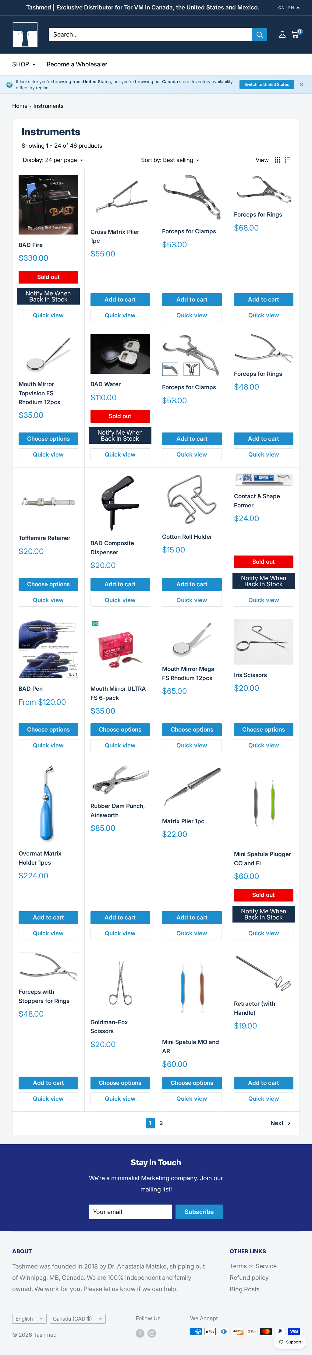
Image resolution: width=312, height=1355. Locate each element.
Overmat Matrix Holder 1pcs (40, 858)
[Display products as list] (287, 160)
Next (277, 1123)
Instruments (48, 106)
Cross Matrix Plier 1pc (114, 236)
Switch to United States (266, 84)
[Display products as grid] (277, 160)
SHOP (20, 64)
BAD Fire (31, 245)
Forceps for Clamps (189, 231)
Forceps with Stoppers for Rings (44, 996)
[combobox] (150, 34)
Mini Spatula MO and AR (190, 1046)
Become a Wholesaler (77, 64)
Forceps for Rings (258, 214)
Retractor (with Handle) (254, 1008)
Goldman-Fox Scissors (109, 1027)
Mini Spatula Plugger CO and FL (262, 858)
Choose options (48, 438)
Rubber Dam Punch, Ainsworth (117, 810)
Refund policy (249, 1277)
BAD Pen (31, 688)
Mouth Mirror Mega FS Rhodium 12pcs (188, 673)
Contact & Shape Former (257, 501)
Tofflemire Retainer (44, 538)
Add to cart (120, 299)
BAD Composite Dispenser (112, 548)
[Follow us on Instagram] (151, 1333)
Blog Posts (245, 1289)
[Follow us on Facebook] (140, 1333)
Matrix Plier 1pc (183, 821)
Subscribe (199, 1212)
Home (19, 106)
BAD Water (105, 384)
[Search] (259, 34)
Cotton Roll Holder (187, 536)
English (24, 1319)
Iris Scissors (250, 675)
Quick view (48, 315)
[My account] (282, 34)
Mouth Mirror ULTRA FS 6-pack (118, 693)
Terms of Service (253, 1266)
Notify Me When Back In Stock (48, 296)
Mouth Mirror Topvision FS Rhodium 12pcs (39, 393)
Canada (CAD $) (72, 1319)
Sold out (48, 277)
